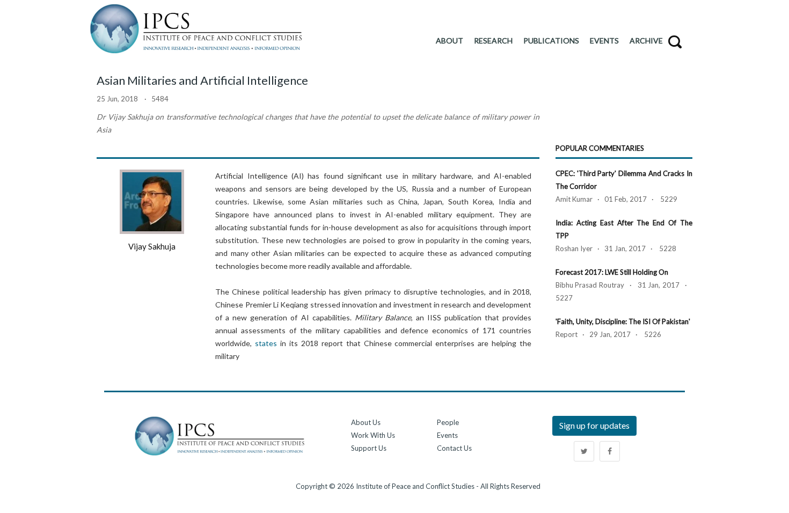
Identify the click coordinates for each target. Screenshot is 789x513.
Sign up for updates (594, 425)
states (266, 343)
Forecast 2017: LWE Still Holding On (612, 272)
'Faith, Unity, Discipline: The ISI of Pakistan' (623, 321)
